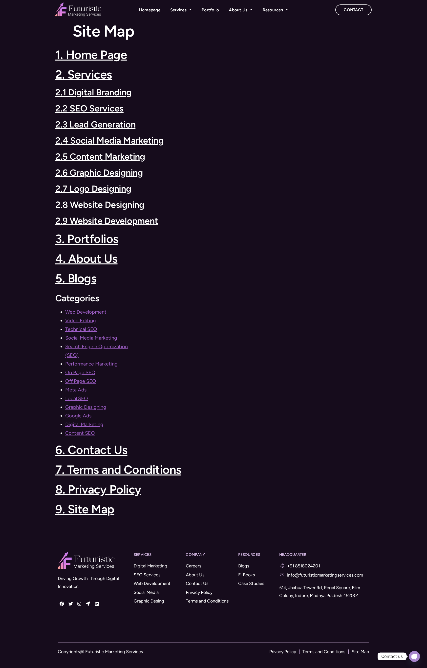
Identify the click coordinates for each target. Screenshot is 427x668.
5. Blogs (75, 278)
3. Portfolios (86, 239)
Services (178, 9)
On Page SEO (80, 372)
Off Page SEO (80, 381)
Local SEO (76, 398)
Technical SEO (81, 329)
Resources (273, 9)
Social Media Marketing (91, 338)
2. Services (83, 74)
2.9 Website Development (106, 220)
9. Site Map (84, 509)
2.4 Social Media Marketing (109, 140)
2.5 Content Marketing (100, 156)
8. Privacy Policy (98, 489)
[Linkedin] (97, 603)
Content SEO (80, 433)
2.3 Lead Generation (95, 124)
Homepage (149, 9)
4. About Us (86, 258)
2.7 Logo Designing (93, 188)
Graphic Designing (85, 407)
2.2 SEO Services (89, 108)
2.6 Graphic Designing (99, 172)
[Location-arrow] (88, 603)
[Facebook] (62, 603)
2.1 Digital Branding (93, 92)
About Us (238, 9)
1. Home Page (91, 54)
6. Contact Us (91, 450)
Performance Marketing (91, 364)
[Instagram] (79, 603)
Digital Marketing (84, 424)
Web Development (86, 312)
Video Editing (80, 320)
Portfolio (210, 9)
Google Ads (78, 416)
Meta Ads (75, 390)
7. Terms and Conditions (118, 469)
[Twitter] (70, 603)
